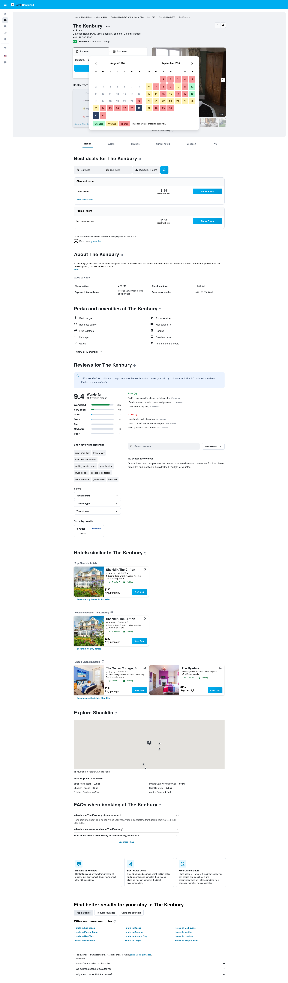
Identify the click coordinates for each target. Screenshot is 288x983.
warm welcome (82, 479)
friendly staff (99, 452)
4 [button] (110, 86)
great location (106, 466)
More (76, 269)
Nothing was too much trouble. (148, 427)
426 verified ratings (100, 41)
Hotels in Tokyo (133, 940)
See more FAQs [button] (126, 841)
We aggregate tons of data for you (93, 969)
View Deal (139, 591)
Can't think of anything (143, 406)
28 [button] (131, 108)
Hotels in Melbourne (185, 927)
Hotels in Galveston (85, 940)
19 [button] (117, 101)
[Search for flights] (5, 14)
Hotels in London (184, 936)
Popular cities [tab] (83, 912)
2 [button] (96, 86)
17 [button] (103, 101)
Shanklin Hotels (165, 17)
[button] (5, 4)
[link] (93, 599)
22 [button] (139, 101)
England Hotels (117, 17)
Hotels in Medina (183, 932)
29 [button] (139, 108)
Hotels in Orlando (134, 932)
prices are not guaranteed (140, 954)
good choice (99, 479)
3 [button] (103, 86)
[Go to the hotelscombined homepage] (22, 4)
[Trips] (5, 48)
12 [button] (117, 93)
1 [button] (139, 79)
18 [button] (110, 101)
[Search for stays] (5, 20)
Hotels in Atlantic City (136, 936)
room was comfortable (85, 459)
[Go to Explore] (5, 39)
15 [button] (139, 93)
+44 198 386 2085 (82, 37)
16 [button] (95, 101)
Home (75, 17)
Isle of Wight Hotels (142, 17)
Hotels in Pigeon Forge (86, 932)
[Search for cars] (5, 26)
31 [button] (103, 115)
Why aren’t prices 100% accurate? (94, 974)
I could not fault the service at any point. (152, 423)
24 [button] (103, 108)
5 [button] (117, 86)
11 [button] (110, 93)
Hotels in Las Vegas (85, 927)
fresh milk (112, 479)
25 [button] (110, 108)
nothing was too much (85, 466)
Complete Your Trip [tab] (131, 912)
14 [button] (131, 93)
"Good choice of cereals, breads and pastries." (155, 402)
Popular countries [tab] (106, 912)
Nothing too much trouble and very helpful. (154, 397)
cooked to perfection (101, 472)
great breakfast (82, 452)
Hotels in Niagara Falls (186, 940)
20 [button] (124, 101)
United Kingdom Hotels (90, 17)
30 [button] (95, 115)
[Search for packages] (5, 33)
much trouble (81, 472)
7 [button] (132, 86)
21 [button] (131, 101)
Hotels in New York (84, 936)
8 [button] (139, 86)
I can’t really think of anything (147, 419)
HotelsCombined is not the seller (93, 963)
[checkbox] (89, 531)
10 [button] (103, 93)
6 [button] (124, 86)
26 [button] (117, 108)
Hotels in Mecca (133, 927)
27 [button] (124, 108)
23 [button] (95, 108)
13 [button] (124, 93)
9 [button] (96, 93)
